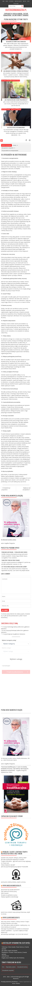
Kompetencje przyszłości (6, 488)
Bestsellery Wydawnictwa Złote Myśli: (16, 943)
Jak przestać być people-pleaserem (10, 889)
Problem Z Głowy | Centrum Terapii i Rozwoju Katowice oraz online (14, 853)
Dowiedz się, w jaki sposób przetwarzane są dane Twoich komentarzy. (15, 615)
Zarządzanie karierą (15, 80)
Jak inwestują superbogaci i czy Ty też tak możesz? (14, 934)
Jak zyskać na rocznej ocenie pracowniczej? (16, 100)
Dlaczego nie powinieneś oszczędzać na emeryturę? (15, 929)
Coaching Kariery (18, 1)
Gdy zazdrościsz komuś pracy (9, 891)
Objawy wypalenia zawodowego (9, 897)
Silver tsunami (4, 893)
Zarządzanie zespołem (16, 23)
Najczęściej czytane (6, 23)
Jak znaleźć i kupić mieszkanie (9, 950)
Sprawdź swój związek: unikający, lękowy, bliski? (14, 857)
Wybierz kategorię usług (9, 640)
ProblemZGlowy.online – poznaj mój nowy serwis (14, 552)
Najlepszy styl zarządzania (26, 488)
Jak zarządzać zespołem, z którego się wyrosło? (16, 71)
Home (3, 1)
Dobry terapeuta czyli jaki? (8, 865)
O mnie (7, 1)
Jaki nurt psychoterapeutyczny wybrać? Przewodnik (14, 866)
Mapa (28, 1)
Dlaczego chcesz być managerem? (16, 127)
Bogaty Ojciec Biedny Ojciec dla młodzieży (13, 958)
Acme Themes (16, 983)
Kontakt (24, 1)
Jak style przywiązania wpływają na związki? (12, 859)
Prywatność (16, 3)
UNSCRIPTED (5, 956)
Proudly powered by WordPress (9, 981)
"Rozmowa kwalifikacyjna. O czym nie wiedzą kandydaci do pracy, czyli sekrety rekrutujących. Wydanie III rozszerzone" (15, 768)
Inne (3, 967)
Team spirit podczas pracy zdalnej (10, 560)
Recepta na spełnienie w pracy (9, 895)
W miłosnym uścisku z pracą (8, 539)
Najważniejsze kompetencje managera (16, 41)
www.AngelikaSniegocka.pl (12, 885)
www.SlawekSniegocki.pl (11, 917)
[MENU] (1, 140)
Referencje (11, 1)
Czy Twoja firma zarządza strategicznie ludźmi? (14, 567)
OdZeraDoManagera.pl (16, 10)
